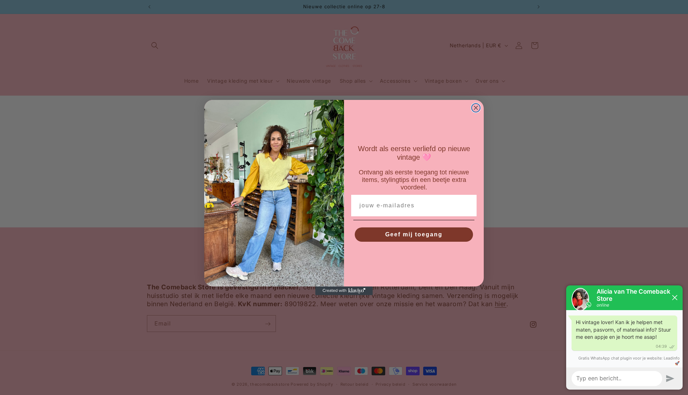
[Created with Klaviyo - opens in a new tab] (344, 290)
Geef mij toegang (414, 234)
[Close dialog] (476, 107)
